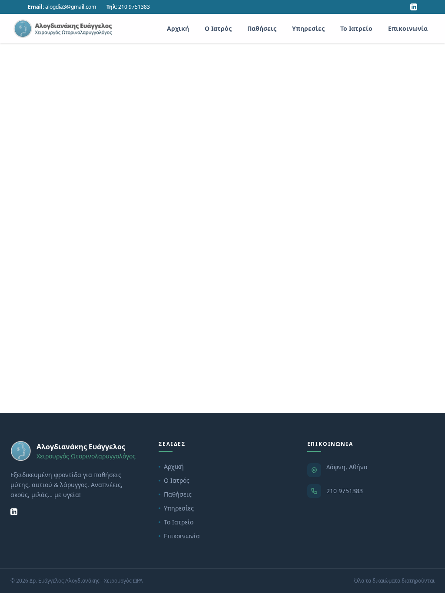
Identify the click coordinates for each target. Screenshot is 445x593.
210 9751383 (344, 491)
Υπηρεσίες (308, 28)
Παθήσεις (261, 28)
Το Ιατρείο (356, 28)
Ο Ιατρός (218, 28)
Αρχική (178, 28)
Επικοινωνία (408, 28)
